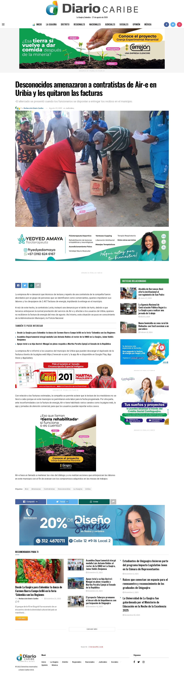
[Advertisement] (144, 461)
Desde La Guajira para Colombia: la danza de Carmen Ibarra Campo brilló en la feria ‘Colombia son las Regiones (66, 332)
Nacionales (95, 24)
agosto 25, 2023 (55, 108)
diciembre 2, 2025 (131, 592)
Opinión (136, 24)
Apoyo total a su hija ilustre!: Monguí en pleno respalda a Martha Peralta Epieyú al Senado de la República (64, 343)
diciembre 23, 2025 (53, 598)
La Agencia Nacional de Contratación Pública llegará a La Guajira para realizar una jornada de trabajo (152, 309)
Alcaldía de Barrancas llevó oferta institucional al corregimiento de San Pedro (151, 291)
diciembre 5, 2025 (131, 574)
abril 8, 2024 (145, 316)
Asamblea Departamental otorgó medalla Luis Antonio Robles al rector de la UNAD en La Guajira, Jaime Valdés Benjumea (65, 338)
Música (147, 24)
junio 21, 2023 (146, 298)
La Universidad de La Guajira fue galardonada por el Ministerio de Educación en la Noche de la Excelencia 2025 (144, 604)
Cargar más (92, 629)
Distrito (65, 24)
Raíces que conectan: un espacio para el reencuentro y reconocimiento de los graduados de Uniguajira (145, 583)
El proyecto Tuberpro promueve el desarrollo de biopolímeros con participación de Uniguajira (101, 600)
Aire (26, 489)
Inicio (39, 24)
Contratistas (49, 489)
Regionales (79, 24)
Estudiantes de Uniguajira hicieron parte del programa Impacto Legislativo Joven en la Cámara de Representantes (145, 565)
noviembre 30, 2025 (132, 615)
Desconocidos (64, 489)
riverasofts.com (96, 647)
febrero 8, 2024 (146, 332)
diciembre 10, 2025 (95, 606)
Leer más (21, 618)
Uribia (88, 489)
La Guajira (51, 24)
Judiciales (110, 24)
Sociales (123, 24)
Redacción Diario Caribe (33, 108)
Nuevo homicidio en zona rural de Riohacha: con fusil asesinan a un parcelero (153, 325)
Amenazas (36, 489)
